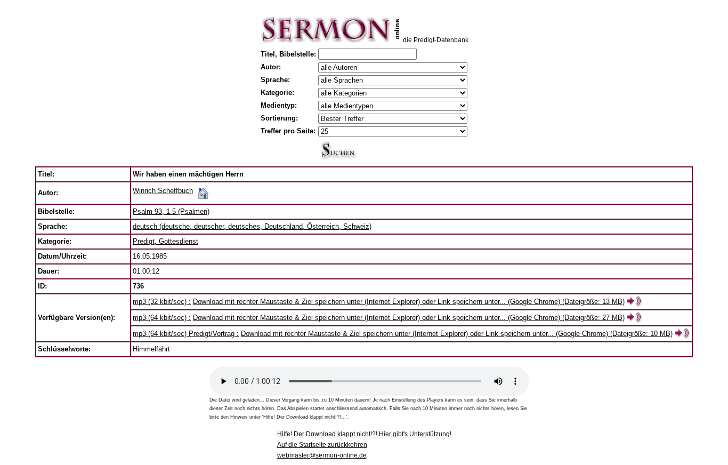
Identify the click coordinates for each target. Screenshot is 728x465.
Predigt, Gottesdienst (165, 241)
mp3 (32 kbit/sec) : (162, 302)
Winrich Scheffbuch (163, 191)
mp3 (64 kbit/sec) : (162, 318)
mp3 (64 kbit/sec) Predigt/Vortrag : (186, 334)
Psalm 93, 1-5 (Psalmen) (171, 211)
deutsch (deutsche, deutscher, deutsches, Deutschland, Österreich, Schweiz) (252, 226)
